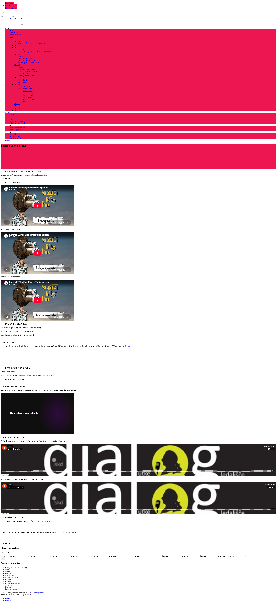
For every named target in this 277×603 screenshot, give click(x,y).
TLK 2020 (17, 84)
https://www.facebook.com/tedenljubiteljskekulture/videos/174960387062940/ (27, 375)
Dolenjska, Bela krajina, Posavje (16, 568)
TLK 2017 (17, 106)
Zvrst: (3, 552)
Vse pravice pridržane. (37, 593)
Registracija (9, 3)
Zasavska (8, 587)
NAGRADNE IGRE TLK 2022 (27, 69)
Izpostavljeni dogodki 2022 (26, 76)
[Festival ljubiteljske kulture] (6, 18)
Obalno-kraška (10, 575)
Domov (7, 598)
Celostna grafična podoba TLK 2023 (29, 63)
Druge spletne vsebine (25, 89)
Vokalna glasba (27, 91)
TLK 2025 (17, 41)
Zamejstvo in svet (11, 589)
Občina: (3, 556)
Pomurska (8, 581)
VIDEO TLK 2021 (23, 80)
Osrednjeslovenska (11, 577)
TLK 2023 (17, 54)
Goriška (8, 571)
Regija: (3, 554)
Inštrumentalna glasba (29, 93)
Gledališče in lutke (28, 99)
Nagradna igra (14, 119)
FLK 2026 (8, 112)
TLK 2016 (17, 108)
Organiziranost (14, 32)
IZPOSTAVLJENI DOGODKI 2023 (29, 60)
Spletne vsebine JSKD (24, 86)
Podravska (8, 579)
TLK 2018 (17, 104)
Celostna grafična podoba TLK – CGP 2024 (37, 52)
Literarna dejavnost (28, 97)
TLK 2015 (17, 110)
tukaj (130, 346)
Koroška (8, 573)
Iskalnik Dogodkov (15, 130)
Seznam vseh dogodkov (17, 127)
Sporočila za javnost (16, 136)
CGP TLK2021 (23, 82)
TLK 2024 (17, 45)
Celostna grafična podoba (18, 123)
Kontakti (7, 140)
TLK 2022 (17, 65)
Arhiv (11, 37)
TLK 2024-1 (17, 47)
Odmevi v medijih (15, 138)
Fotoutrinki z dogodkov (17, 121)
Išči (3, 558)
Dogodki (12, 117)
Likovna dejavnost (28, 95)
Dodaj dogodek (11, 5)
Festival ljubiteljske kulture (14, 171)
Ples (24, 102)
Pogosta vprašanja (15, 35)
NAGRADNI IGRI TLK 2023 (27, 58)
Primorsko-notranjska (12, 583)
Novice (16, 39)
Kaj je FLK (13, 30)
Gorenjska (8, 569)
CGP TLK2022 (23, 73)
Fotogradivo (13, 134)
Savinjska (8, 585)
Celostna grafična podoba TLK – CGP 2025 (32, 43)
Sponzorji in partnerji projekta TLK (28, 71)
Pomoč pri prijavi (11, 8)
